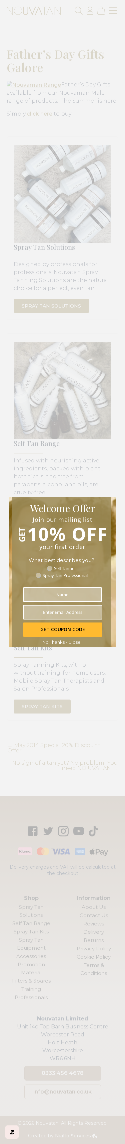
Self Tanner (65, 568)
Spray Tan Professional (65, 575)
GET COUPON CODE (62, 629)
